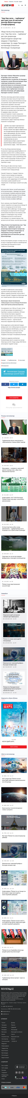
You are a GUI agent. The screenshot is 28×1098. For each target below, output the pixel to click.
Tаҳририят (4, 1072)
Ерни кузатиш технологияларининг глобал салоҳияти (12, 808)
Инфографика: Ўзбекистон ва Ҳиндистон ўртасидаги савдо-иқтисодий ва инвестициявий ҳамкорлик (14, 893)
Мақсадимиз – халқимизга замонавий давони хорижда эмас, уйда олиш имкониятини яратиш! (13, 470)
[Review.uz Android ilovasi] (21, 1067)
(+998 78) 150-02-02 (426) (14, 1009)
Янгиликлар (14, 1029)
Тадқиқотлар (5, 1048)
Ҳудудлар (13, 1027)
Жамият (13, 1039)
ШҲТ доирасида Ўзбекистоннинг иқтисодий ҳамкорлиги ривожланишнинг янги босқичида (13, 780)
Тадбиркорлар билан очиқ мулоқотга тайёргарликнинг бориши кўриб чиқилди (13, 441)
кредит (4, 360)
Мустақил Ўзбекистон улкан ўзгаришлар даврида (13, 836)
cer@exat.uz (6, 1014)
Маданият (4, 1043)
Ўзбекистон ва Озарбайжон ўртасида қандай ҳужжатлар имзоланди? (13, 950)
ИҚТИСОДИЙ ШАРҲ (8, 741)
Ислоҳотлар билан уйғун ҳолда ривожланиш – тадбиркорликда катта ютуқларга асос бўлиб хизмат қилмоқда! (13, 528)
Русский (16, 1)
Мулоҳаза (4, 1032)
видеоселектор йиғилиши (9, 363)
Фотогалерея (5, 1055)
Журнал (13, 1025)
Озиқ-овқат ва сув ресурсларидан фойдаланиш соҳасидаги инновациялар (13, 557)
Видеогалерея (5, 1057)
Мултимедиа (5, 1053)
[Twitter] (22, 1072)
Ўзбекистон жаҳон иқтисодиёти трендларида (12, 639)
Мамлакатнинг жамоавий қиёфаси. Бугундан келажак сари (13, 663)
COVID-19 (14, 1041)
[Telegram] (16, 1072)
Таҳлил (3, 1022)
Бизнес (3, 1034)
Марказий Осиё (15, 1036)
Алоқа (3, 1078)
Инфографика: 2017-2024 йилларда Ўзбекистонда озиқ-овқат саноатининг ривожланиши (13, 499)
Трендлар (4, 1025)
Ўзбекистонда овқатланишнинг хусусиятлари (11, 585)
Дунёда (13, 1022)
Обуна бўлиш (14, 746)
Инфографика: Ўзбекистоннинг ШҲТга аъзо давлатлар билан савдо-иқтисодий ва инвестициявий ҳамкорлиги (13, 922)
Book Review (5, 1050)
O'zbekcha (11, 1)
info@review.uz (6, 1011)
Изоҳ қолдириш (14, 397)
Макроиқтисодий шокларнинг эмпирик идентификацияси (11, 615)
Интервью (4, 1029)
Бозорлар (4, 1027)
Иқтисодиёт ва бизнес (16, 1032)
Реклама (4, 1070)
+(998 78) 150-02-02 (7, 1006)
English (20, 1)
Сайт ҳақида (5, 1067)
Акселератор (5, 1039)
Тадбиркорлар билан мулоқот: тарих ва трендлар (13, 978)
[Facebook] (19, 1072)
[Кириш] (22, 5)
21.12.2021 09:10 (6, 27)
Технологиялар (5, 1041)
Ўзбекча (6, 1)
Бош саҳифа (5, 1065)
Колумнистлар (5, 1036)
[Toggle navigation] (25, 5)
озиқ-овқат (22, 360)
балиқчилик (5, 365)
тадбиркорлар (12, 360)
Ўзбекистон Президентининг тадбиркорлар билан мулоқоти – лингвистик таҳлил (12, 688)
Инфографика (5, 1046)
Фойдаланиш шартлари (5, 1075)
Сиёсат (13, 1034)
